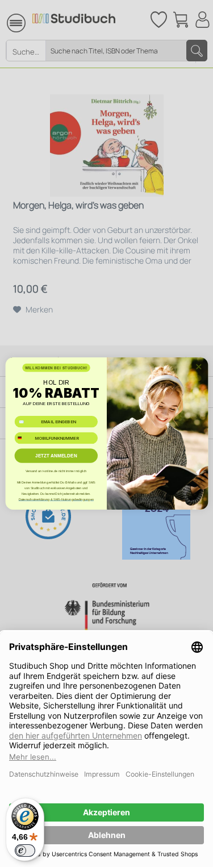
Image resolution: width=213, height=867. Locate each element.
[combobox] (23, 438)
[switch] (25, 850)
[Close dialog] (198, 366)
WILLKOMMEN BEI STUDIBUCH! (55, 367)
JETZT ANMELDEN (56, 455)
